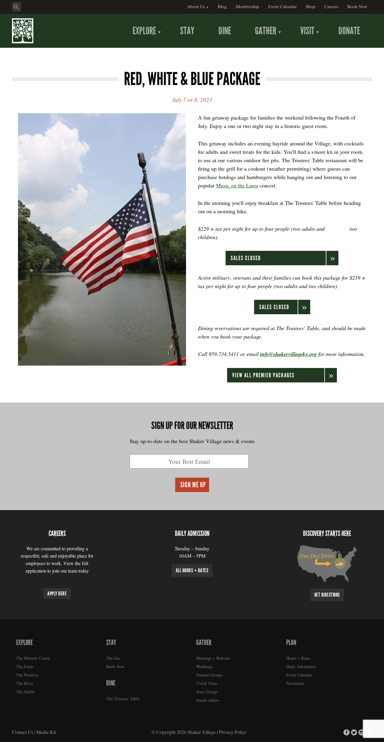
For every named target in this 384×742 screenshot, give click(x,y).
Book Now (115, 666)
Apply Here (57, 593)
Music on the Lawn (237, 185)
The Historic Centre (33, 658)
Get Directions (327, 594)
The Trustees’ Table (123, 698)
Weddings (204, 666)
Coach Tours (207, 683)
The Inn (113, 658)
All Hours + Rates (192, 570)
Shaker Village (202, 732)
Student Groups (209, 675)
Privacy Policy (233, 732)
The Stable (25, 692)
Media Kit (46, 732)
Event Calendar (299, 675)
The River (24, 683)
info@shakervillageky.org (288, 354)
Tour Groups (207, 692)
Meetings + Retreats (213, 658)
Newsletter (295, 683)
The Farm (24, 666)
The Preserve (27, 675)
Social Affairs (207, 700)
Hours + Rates (298, 658)
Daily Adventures (301, 666)
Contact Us (22, 732)
